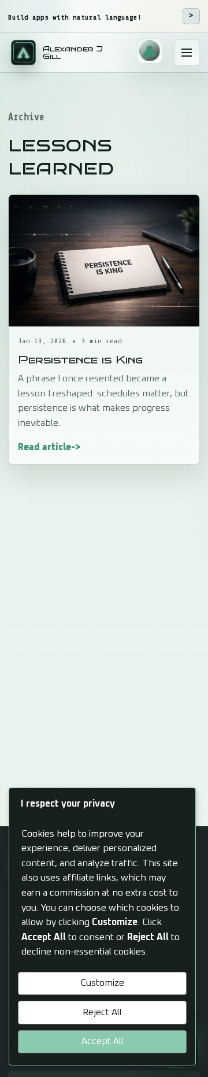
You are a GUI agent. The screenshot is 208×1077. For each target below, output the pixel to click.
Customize (102, 982)
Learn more (191, 16)
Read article (44, 446)
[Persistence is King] (104, 260)
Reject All (102, 1012)
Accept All (102, 1041)
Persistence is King (80, 359)
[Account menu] (149, 51)
